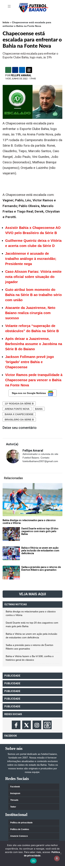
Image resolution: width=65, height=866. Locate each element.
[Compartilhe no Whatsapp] (8, 70)
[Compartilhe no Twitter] (22, 70)
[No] (60, 853)
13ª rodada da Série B (19, 403)
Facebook (15, 786)
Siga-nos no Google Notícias (29, 393)
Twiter (13, 807)
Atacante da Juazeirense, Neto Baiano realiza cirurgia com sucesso (30, 313)
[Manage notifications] (57, 858)
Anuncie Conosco (19, 836)
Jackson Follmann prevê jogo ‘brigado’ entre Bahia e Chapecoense (29, 362)
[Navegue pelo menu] (9, 6)
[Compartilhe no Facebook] (15, 70)
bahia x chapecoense (19, 414)
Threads (14, 800)
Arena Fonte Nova (17, 409)
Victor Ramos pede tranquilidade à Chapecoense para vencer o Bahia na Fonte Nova (33, 380)
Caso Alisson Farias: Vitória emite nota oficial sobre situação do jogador (33, 277)
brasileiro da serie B (19, 419)
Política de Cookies (19, 829)
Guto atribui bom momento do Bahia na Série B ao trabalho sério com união (33, 295)
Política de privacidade (21, 822)
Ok (33, 860)
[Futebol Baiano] (33, 7)
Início (6, 22)
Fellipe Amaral (21, 75)
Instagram (15, 793)
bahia (39, 409)
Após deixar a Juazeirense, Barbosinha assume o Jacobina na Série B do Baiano (33, 344)
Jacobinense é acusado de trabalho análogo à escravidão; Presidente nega (30, 259)
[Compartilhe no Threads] (29, 70)
